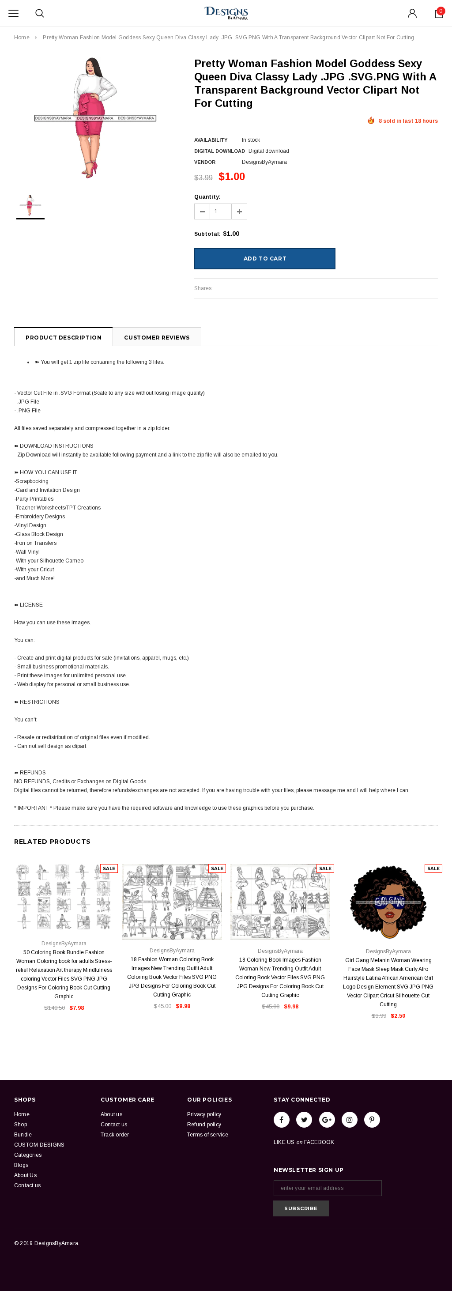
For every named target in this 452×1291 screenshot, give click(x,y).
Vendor (204, 162)
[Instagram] (350, 1120)
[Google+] (327, 1120)
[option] (95, 118)
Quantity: (207, 197)
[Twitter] (304, 1120)
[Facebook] (282, 1120)
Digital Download (219, 151)
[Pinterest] (372, 1120)
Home (22, 37)
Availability (210, 140)
